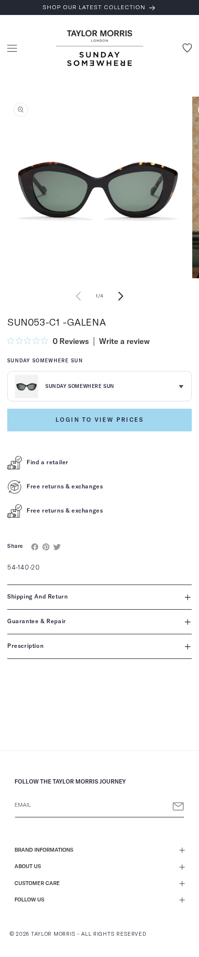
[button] (12, 48)
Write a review (124, 341)
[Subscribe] (178, 806)
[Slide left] (78, 296)
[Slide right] (120, 296)
